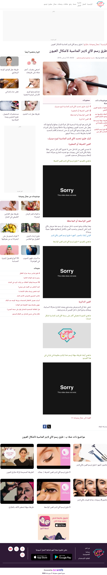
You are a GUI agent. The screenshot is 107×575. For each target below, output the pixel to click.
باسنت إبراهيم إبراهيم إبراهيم (85, 58)
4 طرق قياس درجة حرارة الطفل (30, 273)
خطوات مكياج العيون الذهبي (100, 109)
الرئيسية (89, 4)
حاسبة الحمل (79, 4)
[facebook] (22, 549)
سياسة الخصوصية (86, 553)
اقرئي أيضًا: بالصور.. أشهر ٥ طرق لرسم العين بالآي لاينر (71, 235)
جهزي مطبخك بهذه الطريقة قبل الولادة (28, 305)
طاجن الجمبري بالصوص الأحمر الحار (28, 296)
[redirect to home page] (100, 4)
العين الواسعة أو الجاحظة (79, 115)
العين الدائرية (84, 119)
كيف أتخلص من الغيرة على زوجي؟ (29, 287)
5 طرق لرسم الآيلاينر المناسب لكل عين (100, 130)
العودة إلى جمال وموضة (82, 418)
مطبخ (50, 4)
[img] (53, 527)
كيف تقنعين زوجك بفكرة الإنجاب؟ (29, 291)
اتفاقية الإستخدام (84, 558)
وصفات (60, 4)
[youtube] (10, 549)
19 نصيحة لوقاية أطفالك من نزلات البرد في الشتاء (24, 282)
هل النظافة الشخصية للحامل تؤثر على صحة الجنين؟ (23, 309)
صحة (74, 4)
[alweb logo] (58, 570)
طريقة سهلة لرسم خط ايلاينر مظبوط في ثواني (100, 123)
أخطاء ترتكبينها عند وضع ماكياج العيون (101, 115)
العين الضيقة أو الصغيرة (80, 111)
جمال (55, 4)
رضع (70, 4)
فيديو (45, 4)
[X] (16, 549)
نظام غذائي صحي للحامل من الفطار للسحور (26, 314)
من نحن (87, 548)
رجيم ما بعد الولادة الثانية (32, 278)
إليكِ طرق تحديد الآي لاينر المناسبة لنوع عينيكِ (72, 106)
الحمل (84, 4)
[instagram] (22, 555)
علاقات (65, 4)
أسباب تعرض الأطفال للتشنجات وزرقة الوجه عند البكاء (22, 300)
